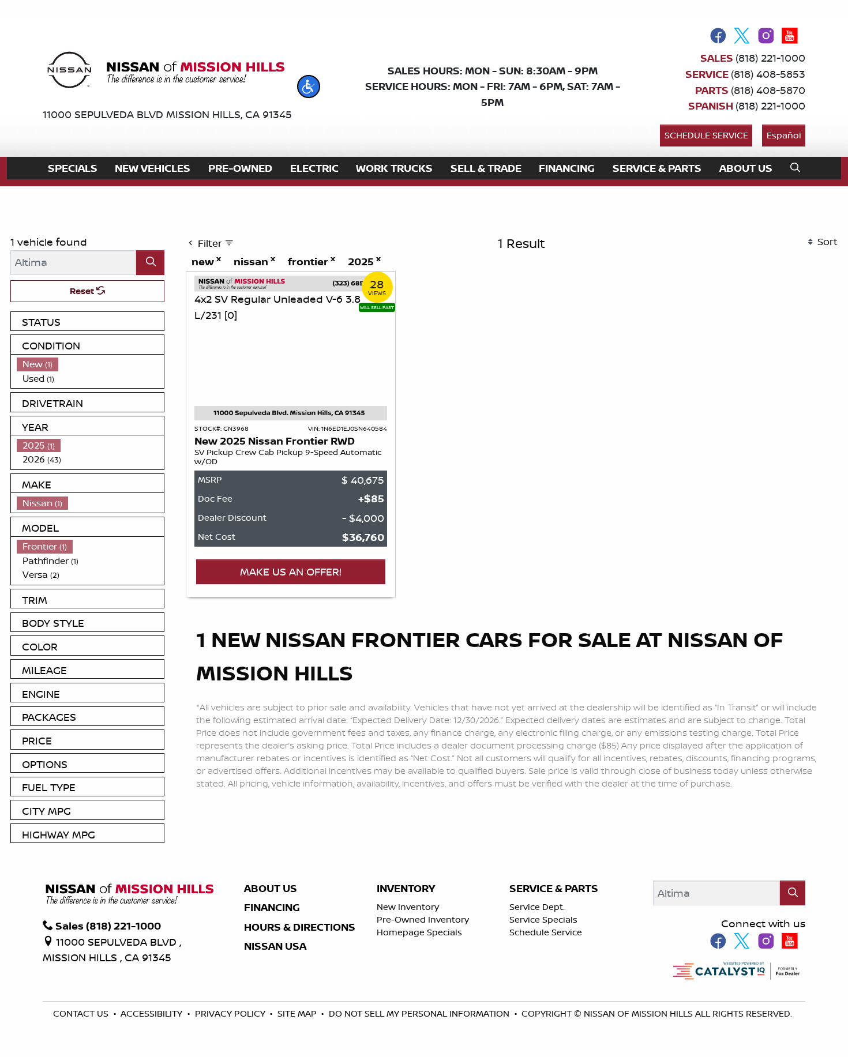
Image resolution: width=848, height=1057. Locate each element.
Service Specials (543, 919)
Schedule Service (706, 135)
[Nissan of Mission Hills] (165, 72)
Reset (83, 291)
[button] (308, 86)
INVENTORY (406, 888)
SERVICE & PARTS (553, 888)
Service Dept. (537, 907)
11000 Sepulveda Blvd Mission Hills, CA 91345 (167, 114)
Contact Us (82, 1013)
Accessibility (153, 1013)
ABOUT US (270, 888)
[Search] (150, 262)
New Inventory (408, 907)
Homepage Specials (419, 932)
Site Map (298, 1013)
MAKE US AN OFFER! (291, 571)
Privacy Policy (231, 1013)
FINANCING (272, 907)
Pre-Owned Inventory (423, 919)
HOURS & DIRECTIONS (299, 927)
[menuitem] (90, 364)
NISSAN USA (275, 946)
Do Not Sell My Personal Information (420, 1013)
